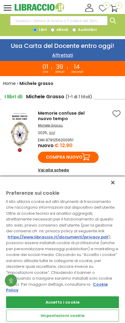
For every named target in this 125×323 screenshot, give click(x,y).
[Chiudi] (113, 182)
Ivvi (52, 132)
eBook (62, 29)
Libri (42, 29)
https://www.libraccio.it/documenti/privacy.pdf (58, 237)
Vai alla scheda (53, 170)
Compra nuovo (64, 157)
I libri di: (14, 96)
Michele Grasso (50, 125)
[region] (62, 249)
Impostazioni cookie (62, 315)
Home (9, 83)
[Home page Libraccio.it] (39, 10)
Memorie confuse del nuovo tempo (61, 116)
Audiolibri (86, 29)
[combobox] (59, 20)
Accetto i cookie (62, 302)
